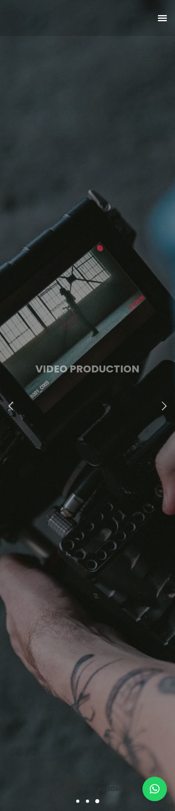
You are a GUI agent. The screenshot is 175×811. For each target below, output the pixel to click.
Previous (12, 406)
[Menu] (163, 17)
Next (163, 406)
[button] (154, 789)
